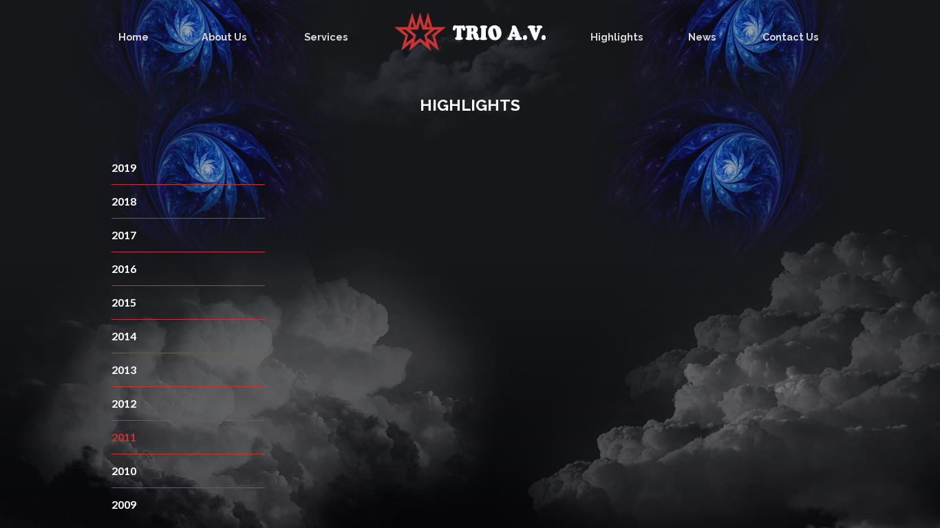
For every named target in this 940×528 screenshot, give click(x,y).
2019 (123, 167)
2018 (123, 201)
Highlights (616, 37)
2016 (123, 268)
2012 (123, 403)
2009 (123, 504)
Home (133, 37)
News (702, 37)
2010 (123, 470)
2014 (123, 335)
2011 (123, 436)
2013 (123, 369)
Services (326, 37)
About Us (224, 37)
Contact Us (790, 37)
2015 (123, 302)
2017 (123, 234)
